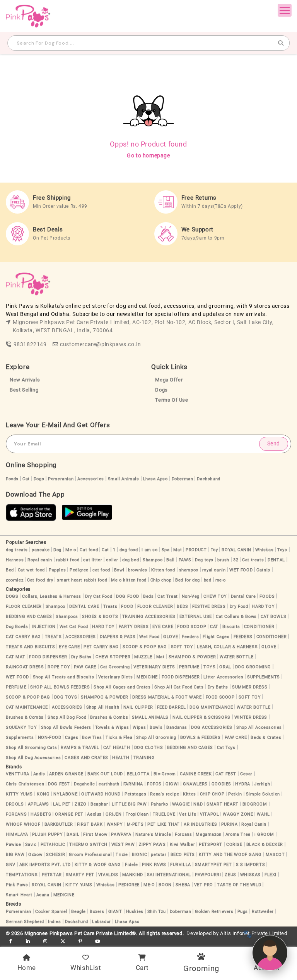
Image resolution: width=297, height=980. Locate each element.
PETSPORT (210, 844)
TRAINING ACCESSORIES (149, 616)
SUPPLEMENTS (263, 677)
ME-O (149, 884)
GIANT (115, 911)
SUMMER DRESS (249, 687)
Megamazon (208, 834)
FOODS (267, 596)
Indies (54, 921)
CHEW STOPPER (113, 656)
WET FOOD (241, 570)
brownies (137, 570)
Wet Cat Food (74, 626)
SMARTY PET (80, 874)
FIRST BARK (90, 824)
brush (223, 559)
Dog (57, 549)
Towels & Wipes (112, 727)
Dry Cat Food (98, 596)
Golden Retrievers (214, 911)
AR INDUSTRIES (200, 824)
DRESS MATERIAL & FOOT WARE (167, 697)
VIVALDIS (108, 874)
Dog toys (204, 559)
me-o (220, 580)
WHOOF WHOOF (23, 824)
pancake (41, 549)
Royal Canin (253, 824)
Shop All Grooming (156, 737)
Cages (71, 737)
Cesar (246, 773)
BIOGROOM (254, 804)
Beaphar (99, 804)
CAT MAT (15, 656)
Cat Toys (226, 747)
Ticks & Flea (119, 737)
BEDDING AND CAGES (29, 616)
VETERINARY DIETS (154, 666)
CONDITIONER (259, 626)
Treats (110, 606)
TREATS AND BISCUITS (30, 646)
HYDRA (242, 784)
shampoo (188, 570)
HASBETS (41, 814)
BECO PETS (183, 854)
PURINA (229, 824)
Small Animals (123, 478)
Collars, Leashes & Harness (51, 596)
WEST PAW (123, 844)
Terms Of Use (171, 400)
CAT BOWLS (273, 616)
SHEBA (183, 884)
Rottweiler (263, 911)
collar (112, 559)
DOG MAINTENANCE (211, 707)
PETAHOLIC (53, 844)
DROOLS (15, 804)
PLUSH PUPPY (47, 834)
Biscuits (231, 626)
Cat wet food (31, 570)
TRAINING (144, 757)
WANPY (115, 824)
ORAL (225, 666)
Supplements (20, 737)
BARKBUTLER (58, 824)
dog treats (17, 549)
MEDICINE (147, 677)
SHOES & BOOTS (100, 616)
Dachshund (208, 478)
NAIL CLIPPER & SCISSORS (201, 717)
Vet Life (187, 814)
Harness (15, 559)
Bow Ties (92, 737)
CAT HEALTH (116, 747)
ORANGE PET (69, 814)
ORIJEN (114, 814)
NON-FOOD (49, 737)
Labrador (101, 921)
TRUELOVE (164, 814)
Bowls (156, 727)
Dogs (161, 390)
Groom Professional (90, 854)
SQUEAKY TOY (21, 727)
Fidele (131, 864)
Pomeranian (60, 478)
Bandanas (176, 727)
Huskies (134, 911)
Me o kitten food (129, 580)
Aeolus (94, 814)
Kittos (189, 794)
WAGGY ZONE (238, 814)
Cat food (89, 549)
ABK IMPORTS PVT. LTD (45, 864)
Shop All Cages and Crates (122, 687)
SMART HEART (223, 804)
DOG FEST (59, 784)
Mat (177, 549)
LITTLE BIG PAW (129, 804)
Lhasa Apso (155, 478)
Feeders (190, 636)
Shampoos (67, 616)
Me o (70, 549)
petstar (158, 854)
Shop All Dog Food (67, 717)
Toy (214, 549)
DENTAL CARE (84, 606)
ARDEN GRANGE (66, 773)
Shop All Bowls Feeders (66, 727)
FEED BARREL (171, 707)
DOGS (12, 596)
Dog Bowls (17, 626)
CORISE (234, 844)
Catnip (263, 570)
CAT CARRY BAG (23, 636)
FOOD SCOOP (191, 626)
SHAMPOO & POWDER (192, 656)
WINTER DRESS (250, 717)
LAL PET (62, 804)
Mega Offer (169, 380)
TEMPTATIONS (22, 874)
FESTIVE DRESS (209, 606)
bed (208, 580)
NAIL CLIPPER (138, 707)
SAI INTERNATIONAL (169, 874)
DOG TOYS (65, 697)
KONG (43, 794)
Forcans (183, 834)
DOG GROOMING (253, 666)
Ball (170, 559)
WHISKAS (250, 874)
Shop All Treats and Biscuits (63, 677)
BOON (165, 884)
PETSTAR (52, 874)
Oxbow (35, 854)
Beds (148, 596)
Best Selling (24, 390)
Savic (31, 844)
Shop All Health (102, 707)
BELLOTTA (138, 773)
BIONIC (139, 854)
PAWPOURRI (208, 874)
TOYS (209, 666)
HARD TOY (263, 606)
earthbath (109, 784)
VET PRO (203, 884)
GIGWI (172, 784)
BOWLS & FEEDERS (200, 737)
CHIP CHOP (212, 794)
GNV (10, 864)
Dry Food (239, 606)
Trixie (122, 854)
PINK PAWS (154, 864)
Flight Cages (216, 636)
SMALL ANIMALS (150, 717)
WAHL (263, 814)
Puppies (57, 570)
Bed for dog (187, 580)
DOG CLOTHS (148, 747)
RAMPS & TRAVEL (80, 747)
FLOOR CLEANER (24, 606)
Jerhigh (262, 784)
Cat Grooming (115, 666)
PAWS (185, 559)
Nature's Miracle (153, 834)
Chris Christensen (25, 784)
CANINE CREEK (196, 773)
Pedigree (79, 570)
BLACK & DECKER (264, 844)
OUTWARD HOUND (101, 794)
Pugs (242, 911)
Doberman (182, 478)
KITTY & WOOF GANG (98, 864)
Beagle (78, 911)
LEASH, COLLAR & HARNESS (227, 646)
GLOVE (170, 636)
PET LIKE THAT (163, 824)
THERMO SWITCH (88, 844)
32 (235, 559)
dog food (128, 549)
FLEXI (271, 874)
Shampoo (152, 559)
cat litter (92, 559)
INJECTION (43, 626)
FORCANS (16, 814)
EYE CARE (162, 626)
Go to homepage (148, 155)
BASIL (73, 834)
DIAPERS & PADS (117, 636)
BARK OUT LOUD (105, 773)
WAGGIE (181, 804)
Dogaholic (84, 784)
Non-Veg (191, 596)
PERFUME (189, 666)
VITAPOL (209, 814)
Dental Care (243, 596)
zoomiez (14, 580)
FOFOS (154, 784)
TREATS (53, 636)
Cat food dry (40, 580)
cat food (101, 570)
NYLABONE (65, 794)
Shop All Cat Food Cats (178, 687)
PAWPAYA (121, 834)
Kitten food (163, 570)
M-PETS (135, 824)
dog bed (130, 559)
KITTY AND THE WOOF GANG (230, 854)
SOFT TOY (182, 646)
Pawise (13, 844)
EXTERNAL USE (195, 616)
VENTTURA (17, 773)
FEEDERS (243, 636)
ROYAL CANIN (236, 549)
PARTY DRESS (134, 626)
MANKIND (132, 874)
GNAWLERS (195, 784)
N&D (198, 804)
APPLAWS (38, 804)
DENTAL (276, 559)
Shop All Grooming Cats (31, 747)
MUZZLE (143, 656)
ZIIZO (81, 804)
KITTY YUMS (19, 794)
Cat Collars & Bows (236, 616)
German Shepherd (25, 921)
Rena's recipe (164, 794)
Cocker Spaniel (51, 911)
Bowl (119, 570)
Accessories (90, 478)
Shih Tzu (156, 911)
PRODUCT (196, 549)
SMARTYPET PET (213, 864)
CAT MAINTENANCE (27, 707)
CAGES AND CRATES (86, 757)
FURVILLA (180, 864)
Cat (26, 478)
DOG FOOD (127, 596)
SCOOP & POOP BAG (145, 646)
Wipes (139, 727)
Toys (282, 549)
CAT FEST (225, 773)
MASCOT (275, 854)
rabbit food (68, 559)
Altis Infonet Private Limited (253, 933)
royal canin (214, 570)
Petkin (235, 794)
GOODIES (221, 784)
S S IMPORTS (250, 864)
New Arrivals (25, 380)
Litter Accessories (223, 677)
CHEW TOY (215, 596)
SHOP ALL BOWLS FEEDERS (60, 687)
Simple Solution (263, 794)
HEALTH (121, 757)
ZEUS (230, 874)
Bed (10, 570)
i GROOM (264, 834)
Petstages (135, 794)
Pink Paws (17, 884)
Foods (12, 478)
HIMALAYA (17, 834)
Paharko (159, 804)
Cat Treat (167, 596)
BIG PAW (15, 854)
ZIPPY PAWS (152, 844)
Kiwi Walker (182, 844)
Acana (43, 894)
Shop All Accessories (259, 727)
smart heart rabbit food (82, 580)
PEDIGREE (129, 884)
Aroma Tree (238, 834)
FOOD (127, 606)
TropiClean (137, 814)
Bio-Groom (165, 773)
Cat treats (253, 559)
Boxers (97, 911)
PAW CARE (85, 666)
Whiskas (264, 549)
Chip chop (160, 580)
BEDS (182, 606)
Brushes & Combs (25, 717)
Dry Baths (81, 656)
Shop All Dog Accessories (33, 757)
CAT (214, 626)
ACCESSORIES (80, 636)
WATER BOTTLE (236, 656)
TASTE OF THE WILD (239, 884)
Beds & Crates (266, 737)
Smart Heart (19, 894)
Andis (39, 773)
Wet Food (149, 636)
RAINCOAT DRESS (25, 666)
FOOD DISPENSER (48, 656)
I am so (149, 549)
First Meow (95, 834)
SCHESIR (55, 854)
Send (273, 443)
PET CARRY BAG (101, 646)
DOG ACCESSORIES (211, 727)
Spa (166, 549)
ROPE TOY (59, 666)
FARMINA (133, 784)
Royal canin (39, 559)
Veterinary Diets (115, 677)
